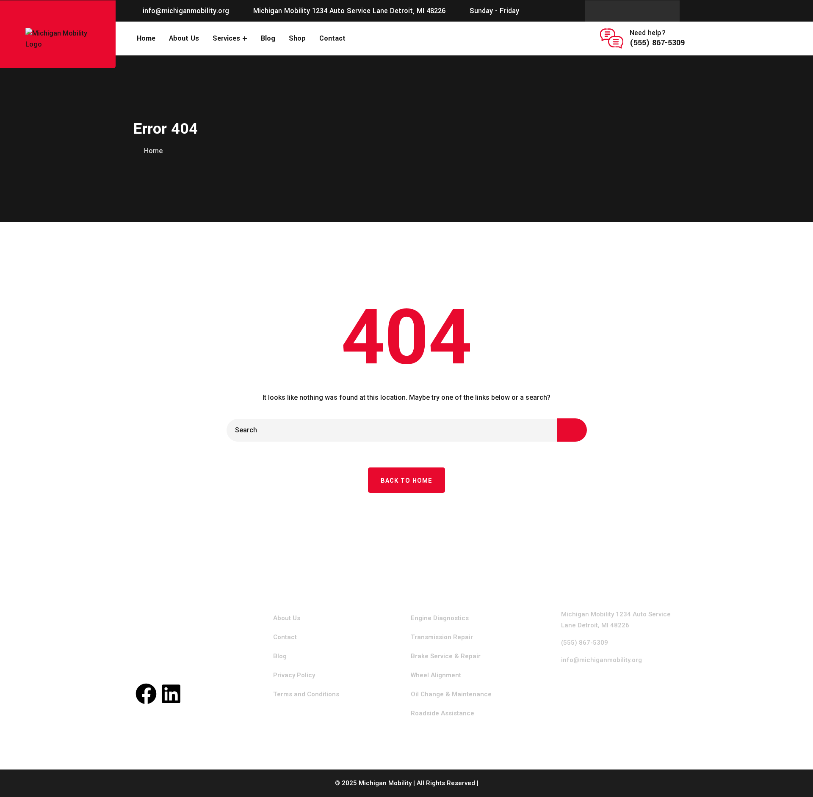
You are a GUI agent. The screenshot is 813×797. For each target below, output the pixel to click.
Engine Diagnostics (440, 618)
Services (226, 38)
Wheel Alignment (436, 675)
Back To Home (406, 480)
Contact (332, 38)
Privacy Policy (294, 675)
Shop (297, 38)
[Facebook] (146, 693)
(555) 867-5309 (657, 42)
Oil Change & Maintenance (451, 694)
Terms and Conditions (306, 694)
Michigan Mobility (385, 783)
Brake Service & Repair (446, 656)
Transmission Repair (442, 637)
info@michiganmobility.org (186, 11)
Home (146, 38)
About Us (184, 38)
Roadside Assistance (442, 713)
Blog (268, 38)
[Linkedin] (171, 693)
